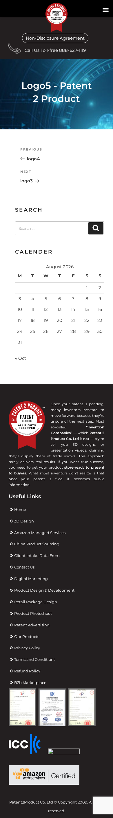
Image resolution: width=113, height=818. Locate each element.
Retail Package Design (35, 601)
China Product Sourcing (36, 544)
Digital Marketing (30, 578)
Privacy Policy (26, 647)
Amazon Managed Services (39, 532)
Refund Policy (26, 671)
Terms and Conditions (34, 659)
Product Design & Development (43, 590)
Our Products (26, 636)
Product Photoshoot (32, 613)
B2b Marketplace (29, 682)
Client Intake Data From (36, 555)
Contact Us (23, 567)
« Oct (20, 358)
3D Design (23, 521)
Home (19, 509)
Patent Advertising (31, 625)
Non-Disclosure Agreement (55, 38)
